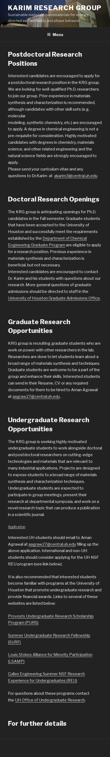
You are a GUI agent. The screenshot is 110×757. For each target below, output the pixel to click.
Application (16, 527)
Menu (58, 34)
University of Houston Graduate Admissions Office (54, 298)
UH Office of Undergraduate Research (50, 700)
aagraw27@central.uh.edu (36, 396)
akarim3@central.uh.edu (75, 175)
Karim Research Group (55, 8)
